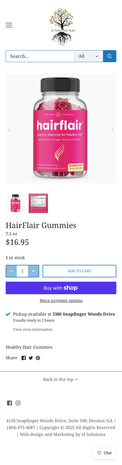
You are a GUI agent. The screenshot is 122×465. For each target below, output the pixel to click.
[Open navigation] (9, 25)
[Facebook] (9, 402)
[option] (16, 203)
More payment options (61, 300)
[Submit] (109, 56)
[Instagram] (18, 402)
